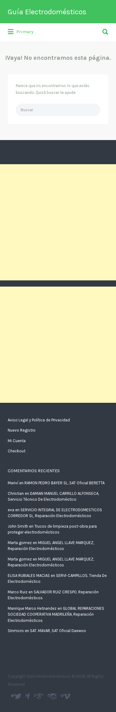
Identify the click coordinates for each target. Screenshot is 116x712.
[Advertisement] (58, 222)
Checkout (16, 451)
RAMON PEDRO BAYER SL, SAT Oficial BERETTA (64, 483)
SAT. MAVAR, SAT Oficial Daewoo (58, 630)
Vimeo (67, 696)
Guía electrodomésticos (28, 696)
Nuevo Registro (22, 430)
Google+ (40, 696)
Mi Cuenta (17, 440)
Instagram (53, 696)
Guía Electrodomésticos (47, 11)
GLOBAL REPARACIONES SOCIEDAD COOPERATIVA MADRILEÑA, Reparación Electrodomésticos (56, 614)
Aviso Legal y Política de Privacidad (39, 420)
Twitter (18, 696)
